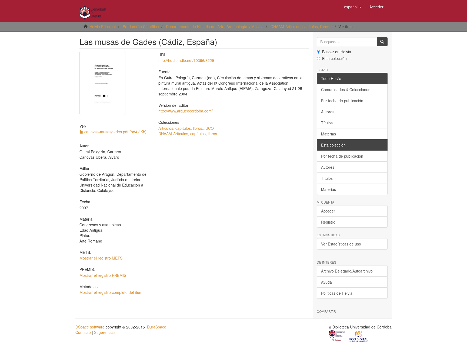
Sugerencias (104, 332)
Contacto (83, 332)
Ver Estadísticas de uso (341, 244)
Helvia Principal (102, 26)
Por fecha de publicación (342, 100)
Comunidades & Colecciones (345, 89)
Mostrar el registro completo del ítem (110, 292)
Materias (328, 134)
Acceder (328, 211)
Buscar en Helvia (336, 51)
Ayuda (326, 282)
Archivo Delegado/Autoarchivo (347, 271)
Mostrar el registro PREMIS (102, 275)
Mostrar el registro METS (100, 258)
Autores (327, 111)
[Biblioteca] (337, 336)
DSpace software (90, 327)
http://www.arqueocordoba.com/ (185, 111)
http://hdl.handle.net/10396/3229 (186, 60)
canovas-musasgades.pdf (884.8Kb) (114, 131)
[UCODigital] (359, 336)
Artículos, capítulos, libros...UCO (186, 128)
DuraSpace (156, 327)
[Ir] (382, 41)
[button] (352, 7)
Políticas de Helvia (336, 293)
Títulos (327, 122)
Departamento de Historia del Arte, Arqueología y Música (214, 26)
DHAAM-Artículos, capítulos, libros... (301, 26)
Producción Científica (141, 26)
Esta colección (334, 58)
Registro (328, 222)
